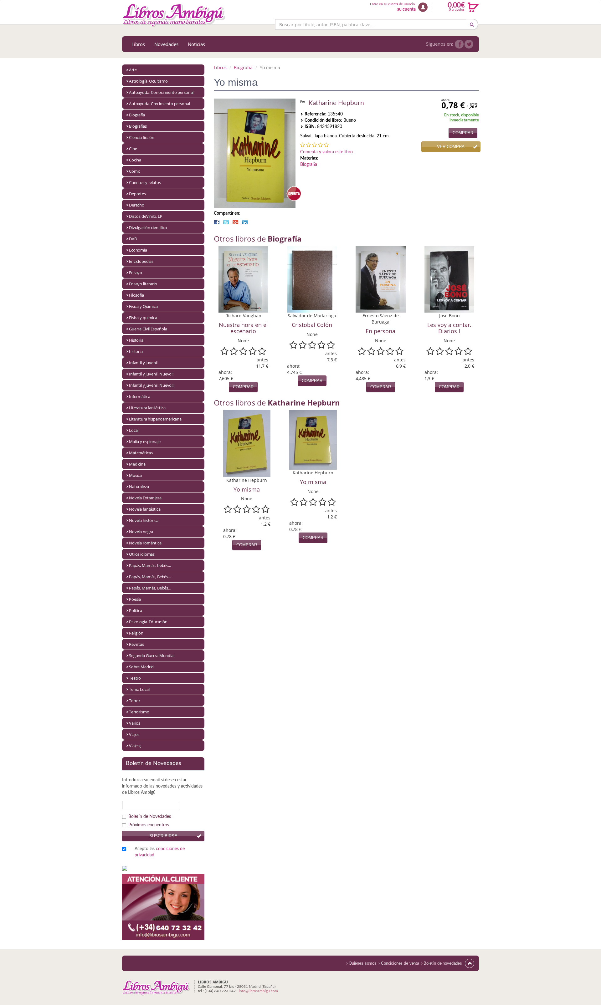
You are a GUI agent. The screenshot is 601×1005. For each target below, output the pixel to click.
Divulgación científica (148, 227)
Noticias (196, 44)
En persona (380, 331)
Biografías (138, 126)
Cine (133, 148)
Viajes (134, 734)
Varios (134, 723)
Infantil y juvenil (143, 362)
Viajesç (135, 745)
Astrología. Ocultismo (148, 81)
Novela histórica (143, 520)
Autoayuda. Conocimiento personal (161, 92)
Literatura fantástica (147, 408)
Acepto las (160, 852)
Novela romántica (145, 543)
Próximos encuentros (148, 825)
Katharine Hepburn (336, 103)
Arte (132, 70)
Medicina (137, 464)
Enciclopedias (141, 261)
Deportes (137, 193)
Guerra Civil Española (148, 329)
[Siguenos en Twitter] (469, 44)
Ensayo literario (143, 284)
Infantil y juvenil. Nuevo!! (151, 374)
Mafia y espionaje (144, 441)
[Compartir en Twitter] (226, 222)
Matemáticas (140, 453)
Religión (136, 633)
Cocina (135, 160)
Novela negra (141, 531)
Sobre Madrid (141, 667)
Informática (139, 396)
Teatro (135, 678)
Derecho (136, 205)
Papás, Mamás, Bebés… (150, 588)
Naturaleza (139, 486)
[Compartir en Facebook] (216, 222)
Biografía (137, 115)
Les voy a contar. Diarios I (449, 328)
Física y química (143, 317)
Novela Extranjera (145, 498)
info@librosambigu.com (258, 991)
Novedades (166, 44)
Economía (138, 250)
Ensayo (135, 272)
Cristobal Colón (312, 325)
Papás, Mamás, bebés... (150, 565)
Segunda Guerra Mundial (151, 655)
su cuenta (406, 9)
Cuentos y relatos (145, 182)
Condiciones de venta (400, 963)
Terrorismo (139, 712)
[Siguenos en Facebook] (459, 44)
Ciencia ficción (141, 137)
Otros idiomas (142, 554)
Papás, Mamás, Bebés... (150, 576)
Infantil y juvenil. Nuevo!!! (151, 385)
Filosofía (136, 295)
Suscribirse (163, 836)
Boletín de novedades (443, 963)
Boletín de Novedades (149, 816)
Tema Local (139, 689)
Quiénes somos (363, 963)
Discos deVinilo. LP (145, 216)
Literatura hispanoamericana (155, 419)
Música (135, 475)
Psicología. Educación (148, 622)
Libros (138, 44)
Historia (136, 340)
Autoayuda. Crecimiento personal (159, 103)
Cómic (134, 171)
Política (135, 610)
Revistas (136, 644)
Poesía (135, 599)
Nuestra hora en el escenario (243, 328)
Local (133, 430)
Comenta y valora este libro (326, 152)
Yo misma (247, 489)
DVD (133, 239)
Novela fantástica (144, 509)
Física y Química (143, 306)
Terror (134, 700)
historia (136, 351)
